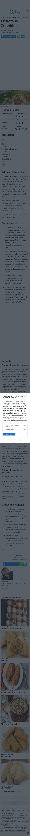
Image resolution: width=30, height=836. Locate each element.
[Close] (26, 396)
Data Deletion (5, 440)
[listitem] (15, 426)
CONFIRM (9, 434)
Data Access (15, 440)
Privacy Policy (24, 440)
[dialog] (15, 418)
